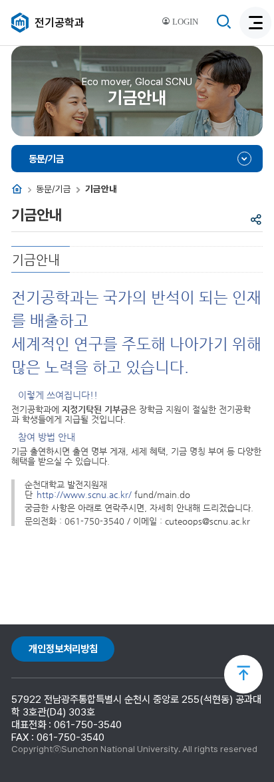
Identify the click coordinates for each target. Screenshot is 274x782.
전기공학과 (59, 22)
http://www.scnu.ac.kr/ (84, 494)
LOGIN (184, 22)
